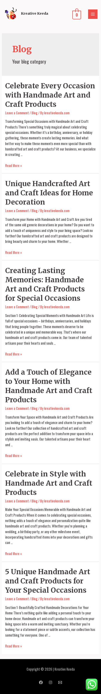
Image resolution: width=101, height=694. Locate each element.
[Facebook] (41, 682)
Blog (34, 112)
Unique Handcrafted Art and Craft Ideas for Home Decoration (49, 192)
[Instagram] (50, 682)
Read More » (13, 165)
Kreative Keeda (34, 13)
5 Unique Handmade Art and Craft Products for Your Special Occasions (47, 581)
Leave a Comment (17, 112)
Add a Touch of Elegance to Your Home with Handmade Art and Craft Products (48, 386)
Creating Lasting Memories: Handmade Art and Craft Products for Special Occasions (45, 284)
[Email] (60, 682)
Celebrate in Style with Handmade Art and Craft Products (48, 483)
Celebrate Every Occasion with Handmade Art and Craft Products (50, 95)
